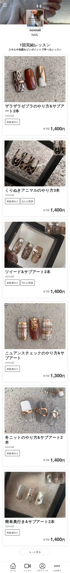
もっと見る (35, 551)
